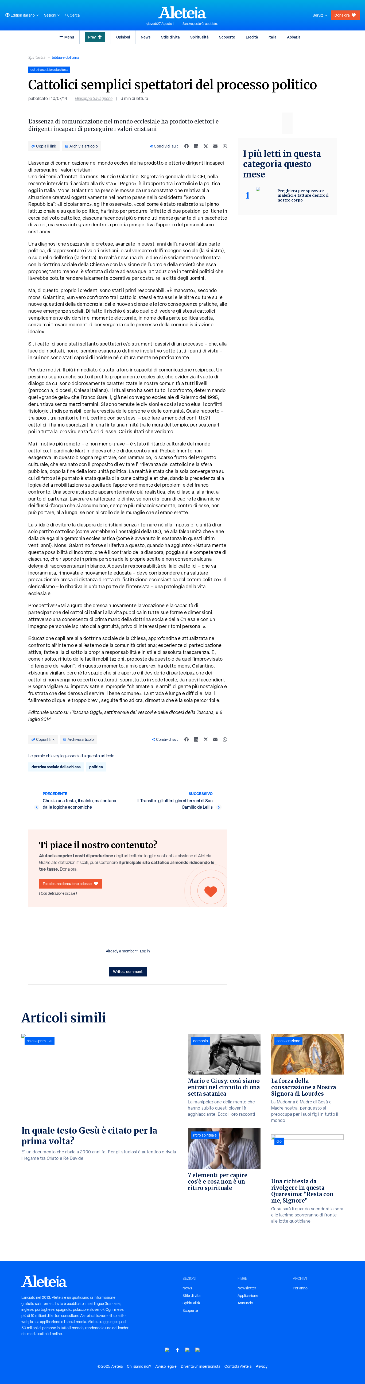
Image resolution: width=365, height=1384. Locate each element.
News (145, 37)
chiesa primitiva (39, 1040)
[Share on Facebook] (186, 146)
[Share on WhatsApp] (225, 146)
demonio (200, 1040)
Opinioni (123, 37)
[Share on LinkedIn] (196, 146)
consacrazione (288, 1040)
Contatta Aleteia (237, 1366)
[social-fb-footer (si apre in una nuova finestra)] (177, 1350)
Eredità (252, 37)
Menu (69, 37)
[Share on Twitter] (206, 146)
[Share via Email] (215, 146)
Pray (92, 37)
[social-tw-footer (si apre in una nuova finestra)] (187, 1350)
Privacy (261, 1366)
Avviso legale (166, 1366)
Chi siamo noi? (139, 1366)
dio (279, 1141)
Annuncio (245, 1303)
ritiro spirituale (205, 1135)
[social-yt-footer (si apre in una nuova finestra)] (167, 1350)
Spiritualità (199, 37)
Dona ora (342, 15)
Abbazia (293, 37)
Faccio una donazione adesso (67, 883)
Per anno (300, 1288)
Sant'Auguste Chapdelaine (201, 24)
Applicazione (248, 1295)
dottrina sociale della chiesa (56, 766)
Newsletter (247, 1288)
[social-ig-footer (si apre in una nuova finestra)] (197, 1350)
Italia (272, 37)
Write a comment (128, 971)
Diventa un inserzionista (200, 1366)
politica (96, 766)
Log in (145, 951)
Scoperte (227, 37)
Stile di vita (170, 37)
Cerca (75, 15)
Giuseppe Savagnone (93, 98)
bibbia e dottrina (65, 57)
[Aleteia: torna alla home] (182, 12)
